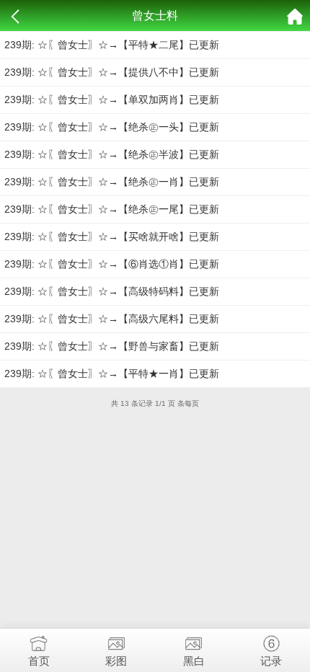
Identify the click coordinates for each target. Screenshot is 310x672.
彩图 (116, 661)
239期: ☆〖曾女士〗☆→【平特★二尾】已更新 (111, 44)
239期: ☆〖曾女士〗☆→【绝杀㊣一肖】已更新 (111, 181)
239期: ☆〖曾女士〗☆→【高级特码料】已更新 (111, 291)
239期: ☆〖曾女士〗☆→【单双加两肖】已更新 (111, 99)
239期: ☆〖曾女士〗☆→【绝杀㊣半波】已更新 (111, 154)
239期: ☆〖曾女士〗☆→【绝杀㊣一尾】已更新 (111, 209)
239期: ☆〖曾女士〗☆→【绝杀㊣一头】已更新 (111, 127)
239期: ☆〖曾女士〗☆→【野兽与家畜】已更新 (111, 346)
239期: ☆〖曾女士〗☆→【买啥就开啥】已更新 (111, 236)
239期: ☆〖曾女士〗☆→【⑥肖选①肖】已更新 (111, 264)
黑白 (194, 661)
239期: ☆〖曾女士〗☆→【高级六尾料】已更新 (111, 318)
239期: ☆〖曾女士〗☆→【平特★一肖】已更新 (111, 373)
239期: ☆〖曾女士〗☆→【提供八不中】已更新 (111, 72)
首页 (39, 661)
